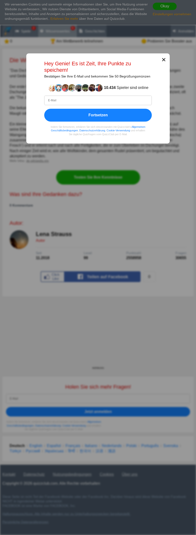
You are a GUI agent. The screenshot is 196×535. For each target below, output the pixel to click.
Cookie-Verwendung (118, 130)
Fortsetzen (98, 115)
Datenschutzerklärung (92, 130)
